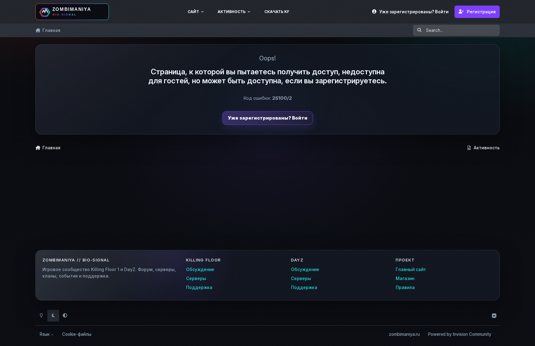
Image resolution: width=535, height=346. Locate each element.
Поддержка (199, 287)
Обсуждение (200, 269)
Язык (45, 334)
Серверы (196, 278)
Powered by (459, 334)
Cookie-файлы (76, 334)
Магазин (405, 278)
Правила (405, 287)
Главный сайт (411, 269)
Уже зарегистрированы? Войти (267, 118)
